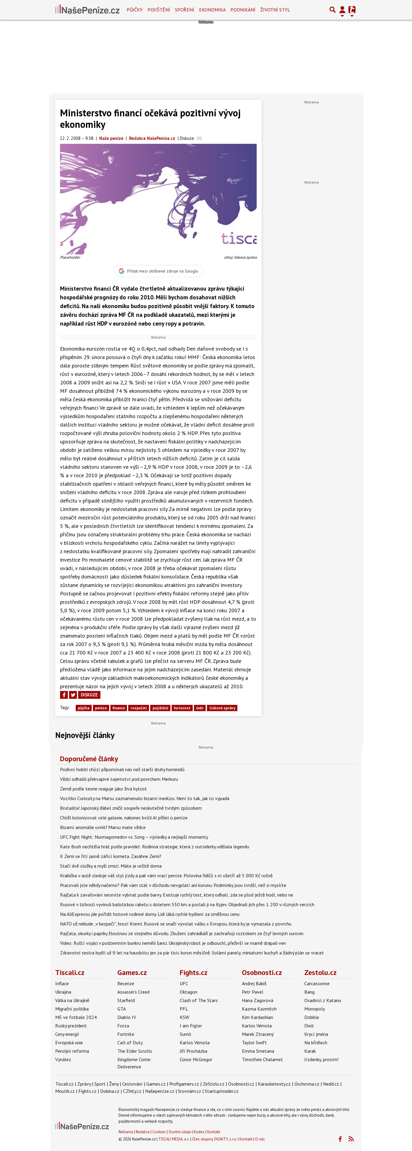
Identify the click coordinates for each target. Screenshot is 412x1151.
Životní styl (275, 10)
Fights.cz (194, 972)
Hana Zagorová (257, 1000)
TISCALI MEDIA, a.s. (173, 1139)
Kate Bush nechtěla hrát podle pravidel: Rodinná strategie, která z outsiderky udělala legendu (154, 847)
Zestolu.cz (320, 972)
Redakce (143, 1131)
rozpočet (139, 708)
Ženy (114, 1084)
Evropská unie (69, 1042)
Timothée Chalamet (262, 1059)
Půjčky (135, 10)
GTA (121, 1009)
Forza (123, 1026)
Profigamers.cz (184, 1084)
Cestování (132, 1084)
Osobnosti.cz (262, 972)
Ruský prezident (71, 1026)
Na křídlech (315, 1042)
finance (119, 708)
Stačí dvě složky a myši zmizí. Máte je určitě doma (111, 866)
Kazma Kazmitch (259, 1009)
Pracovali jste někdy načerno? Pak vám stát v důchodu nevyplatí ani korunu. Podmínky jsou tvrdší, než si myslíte (173, 885)
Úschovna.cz (306, 1084)
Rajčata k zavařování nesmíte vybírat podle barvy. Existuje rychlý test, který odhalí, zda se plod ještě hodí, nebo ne (176, 895)
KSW (184, 1017)
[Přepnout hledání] (333, 9)
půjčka (83, 708)
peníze (101, 708)
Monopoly (314, 1009)
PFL (184, 1009)
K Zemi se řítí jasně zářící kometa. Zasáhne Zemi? (110, 856)
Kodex (199, 1131)
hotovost (182, 708)
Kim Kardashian (257, 1017)
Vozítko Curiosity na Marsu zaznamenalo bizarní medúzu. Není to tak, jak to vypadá (144, 798)
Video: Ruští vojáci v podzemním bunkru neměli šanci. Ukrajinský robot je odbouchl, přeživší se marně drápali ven (173, 943)
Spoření (184, 10)
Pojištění (158, 10)
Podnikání (242, 10)
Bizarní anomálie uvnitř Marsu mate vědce (103, 827)
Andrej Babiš (254, 983)
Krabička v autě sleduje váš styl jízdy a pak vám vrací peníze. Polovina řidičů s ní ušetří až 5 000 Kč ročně (166, 875)
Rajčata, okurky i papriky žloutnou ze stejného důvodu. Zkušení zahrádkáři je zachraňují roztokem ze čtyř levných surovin (181, 933)
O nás (260, 1139)
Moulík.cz (65, 1091)
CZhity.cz (132, 1091)
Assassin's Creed (133, 992)
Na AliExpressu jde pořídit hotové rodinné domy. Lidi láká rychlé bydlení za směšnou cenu (149, 914)
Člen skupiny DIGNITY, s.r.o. (214, 1139)
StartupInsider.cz (222, 1091)
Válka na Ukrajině (72, 1000)
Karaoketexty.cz (274, 1084)
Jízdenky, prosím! (321, 1059)
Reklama (126, 1131)
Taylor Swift (254, 1042)
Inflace (62, 983)
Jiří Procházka (193, 1051)
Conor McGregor (196, 1059)
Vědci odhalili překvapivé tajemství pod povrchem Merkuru (119, 779)
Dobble (311, 1017)
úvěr (200, 708)
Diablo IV (126, 1017)
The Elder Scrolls (134, 1051)
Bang (309, 992)
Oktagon (188, 992)
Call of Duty (130, 1042)
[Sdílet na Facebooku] (64, 695)
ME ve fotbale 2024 (76, 1017)
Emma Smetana (258, 1051)
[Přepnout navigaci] (342, 9)
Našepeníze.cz (159, 1091)
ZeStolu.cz (213, 1084)
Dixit (309, 1026)
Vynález (63, 1059)
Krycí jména (316, 1034)
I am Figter (191, 1026)
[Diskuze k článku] (199, 138)
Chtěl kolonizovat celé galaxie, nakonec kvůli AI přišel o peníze (124, 818)
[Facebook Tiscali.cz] (339, 1139)
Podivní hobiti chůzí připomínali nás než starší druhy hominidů (122, 769)
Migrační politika (72, 1009)
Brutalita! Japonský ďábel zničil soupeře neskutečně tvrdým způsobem (131, 808)
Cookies (159, 1131)
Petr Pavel (252, 992)
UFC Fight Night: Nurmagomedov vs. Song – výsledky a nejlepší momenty (134, 837)
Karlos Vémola (195, 1042)
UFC (184, 983)
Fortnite (125, 1034)
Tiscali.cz (69, 972)
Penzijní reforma (72, 1051)
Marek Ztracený (258, 1034)
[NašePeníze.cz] (87, 9)
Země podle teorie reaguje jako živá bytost (103, 789)
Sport (100, 1084)
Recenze (125, 983)
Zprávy (84, 1084)
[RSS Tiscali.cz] (351, 1139)
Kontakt (213, 1131)
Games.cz (132, 972)
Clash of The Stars (199, 1000)
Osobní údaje (180, 1131)
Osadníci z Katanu (322, 1000)
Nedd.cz (331, 1084)
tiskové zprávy (222, 708)
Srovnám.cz (189, 1091)
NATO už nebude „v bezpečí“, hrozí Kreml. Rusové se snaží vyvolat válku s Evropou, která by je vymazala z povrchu (175, 924)
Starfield (126, 1000)
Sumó (185, 1034)
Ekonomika (212, 10)
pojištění (160, 708)
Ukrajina (63, 992)
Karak (310, 1051)
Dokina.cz (109, 1091)
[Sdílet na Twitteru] (73, 695)
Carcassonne (317, 983)
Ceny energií (67, 1034)
